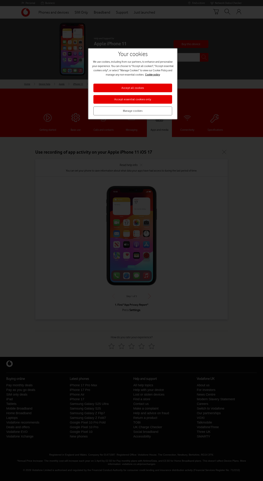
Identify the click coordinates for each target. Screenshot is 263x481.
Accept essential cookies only (132, 99)
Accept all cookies (132, 88)
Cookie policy (152, 74)
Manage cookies (133, 110)
